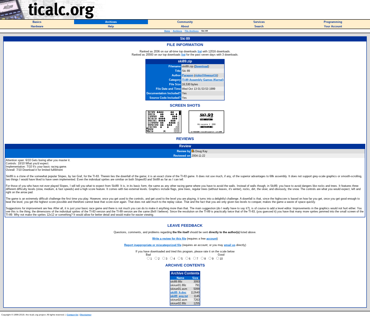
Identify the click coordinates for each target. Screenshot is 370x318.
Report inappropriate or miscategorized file (152, 245)
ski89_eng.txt (179, 296)
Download (201, 66)
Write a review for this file (169, 238)
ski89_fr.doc (178, 292)
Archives (177, 31)
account (211, 238)
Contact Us (72, 315)
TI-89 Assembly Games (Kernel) (203, 79)
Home (167, 31)
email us (229, 245)
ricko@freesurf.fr (206, 75)
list (200, 51)
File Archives (192, 31)
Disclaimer (85, 315)
